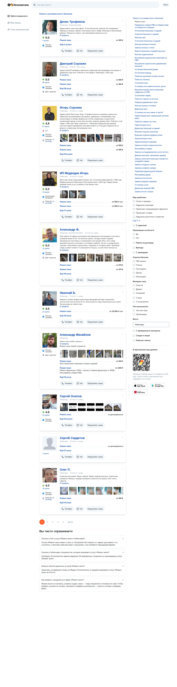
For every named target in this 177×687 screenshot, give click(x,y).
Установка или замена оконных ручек (150, 86)
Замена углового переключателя (148, 145)
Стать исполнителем (19, 29)
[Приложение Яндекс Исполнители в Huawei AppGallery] (140, 392)
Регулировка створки (143, 149)
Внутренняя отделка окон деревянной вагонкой (150, 65)
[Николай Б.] (49, 298)
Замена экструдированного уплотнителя (151, 152)
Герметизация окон (143, 125)
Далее (70, 522)
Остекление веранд (143, 73)
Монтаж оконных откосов (145, 44)
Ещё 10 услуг (65, 377)
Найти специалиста (18, 16)
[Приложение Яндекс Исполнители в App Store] (140, 385)
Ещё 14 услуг (65, 503)
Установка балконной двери (146, 69)
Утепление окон (141, 83)
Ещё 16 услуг (65, 316)
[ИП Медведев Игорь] (49, 178)
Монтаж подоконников (144, 54)
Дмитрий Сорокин (73, 63)
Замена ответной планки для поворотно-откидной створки (151, 160)
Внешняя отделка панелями (146, 132)
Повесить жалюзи (142, 79)
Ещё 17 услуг (65, 210)
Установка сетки (141, 185)
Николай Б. (68, 292)
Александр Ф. (69, 229)
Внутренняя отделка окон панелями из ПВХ (151, 59)
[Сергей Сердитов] (49, 443)
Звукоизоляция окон (143, 138)
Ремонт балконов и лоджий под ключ (150, 51)
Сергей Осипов (71, 396)
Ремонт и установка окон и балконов (148, 18)
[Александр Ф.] (49, 235)
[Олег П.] (49, 475)
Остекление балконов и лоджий (148, 31)
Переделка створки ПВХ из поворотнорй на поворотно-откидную (151, 26)
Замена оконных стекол (144, 48)
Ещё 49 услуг (65, 274)
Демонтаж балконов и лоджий (147, 128)
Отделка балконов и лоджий (146, 34)
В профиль (64, 35)
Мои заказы (15, 23)
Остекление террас (143, 95)
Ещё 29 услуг (65, 88)
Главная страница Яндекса (9, 5)
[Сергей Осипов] (49, 402)
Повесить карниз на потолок (146, 99)
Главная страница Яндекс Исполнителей (18, 5)
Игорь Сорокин (71, 107)
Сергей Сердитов (72, 438)
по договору (49, 140)
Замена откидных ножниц (145, 165)
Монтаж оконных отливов (145, 106)
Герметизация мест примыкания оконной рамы (151, 117)
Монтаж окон (140, 37)
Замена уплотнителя (143, 178)
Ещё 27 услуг (65, 450)
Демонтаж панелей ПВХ (144, 188)
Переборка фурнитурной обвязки (148, 171)
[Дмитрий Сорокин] (49, 69)
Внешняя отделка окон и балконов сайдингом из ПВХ (149, 91)
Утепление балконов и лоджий (147, 41)
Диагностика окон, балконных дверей (150, 155)
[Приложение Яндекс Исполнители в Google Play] (157, 385)
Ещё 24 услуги (66, 419)
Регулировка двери (143, 175)
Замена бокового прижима (145, 142)
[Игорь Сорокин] (49, 113)
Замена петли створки (144, 192)
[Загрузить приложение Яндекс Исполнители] (151, 362)
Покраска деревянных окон (146, 102)
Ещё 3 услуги (65, 44)
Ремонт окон (65, 40)
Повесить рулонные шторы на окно (149, 76)
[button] (67, 50)
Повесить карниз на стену (145, 122)
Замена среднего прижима (146, 181)
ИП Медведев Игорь (74, 173)
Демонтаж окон (141, 109)
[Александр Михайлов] (49, 340)
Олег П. (65, 469)
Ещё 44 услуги (66, 154)
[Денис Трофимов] (49, 27)
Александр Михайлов (75, 334)
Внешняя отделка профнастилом (148, 135)
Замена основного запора (145, 168)
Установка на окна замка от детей (149, 112)
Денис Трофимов (72, 21)
